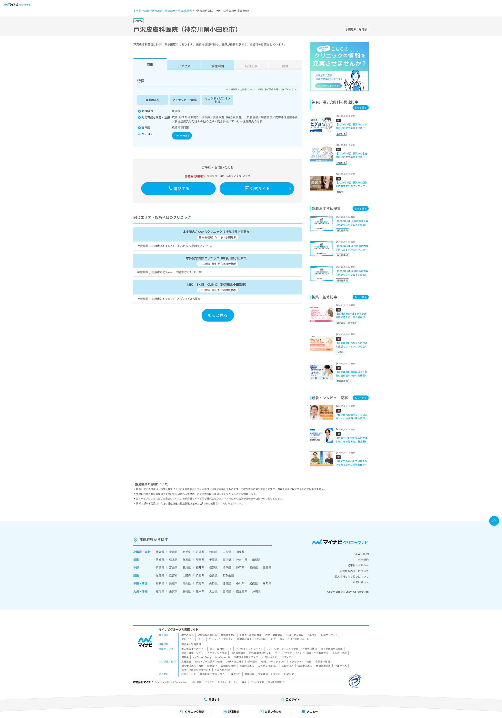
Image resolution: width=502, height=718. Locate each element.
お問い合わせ (361, 582)
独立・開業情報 (273, 635)
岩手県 (187, 552)
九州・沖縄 (140, 591)
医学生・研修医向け (250, 635)
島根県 (173, 583)
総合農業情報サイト (260, 653)
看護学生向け (228, 635)
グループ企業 (257, 682)
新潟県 (160, 567)
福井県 (200, 567)
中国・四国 (140, 583)
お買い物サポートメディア (276, 657)
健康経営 (249, 674)
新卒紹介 (252, 661)
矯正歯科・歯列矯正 (347, 322)
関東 (136, 559)
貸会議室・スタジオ (269, 674)
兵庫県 (200, 575)
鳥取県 (160, 583)
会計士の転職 (322, 661)
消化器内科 (342, 230)
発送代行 (236, 674)
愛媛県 (253, 583)
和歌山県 (228, 575)
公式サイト (260, 188)
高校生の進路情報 (191, 644)
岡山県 (187, 583)
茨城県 (160, 559)
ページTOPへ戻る (494, 521)
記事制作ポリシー (358, 565)
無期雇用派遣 (323, 665)
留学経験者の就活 (207, 635)
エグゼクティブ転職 (300, 661)
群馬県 (187, 559)
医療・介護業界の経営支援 (196, 669)
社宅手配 (289, 674)
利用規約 (363, 559)
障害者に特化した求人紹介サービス (256, 639)
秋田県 (213, 552)
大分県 (213, 591)
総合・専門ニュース (221, 649)
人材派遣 (186, 661)
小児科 (340, 352)
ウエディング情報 (217, 653)
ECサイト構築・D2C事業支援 (312, 653)
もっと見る (218, 315)
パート (201, 639)
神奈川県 (241, 559)
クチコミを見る (181, 135)
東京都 (227, 559)
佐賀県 (173, 591)
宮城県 (200, 552)
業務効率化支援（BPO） (213, 674)
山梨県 (256, 559)
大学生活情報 (309, 649)
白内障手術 (342, 255)
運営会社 (360, 554)
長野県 (213, 567)
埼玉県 (200, 559)
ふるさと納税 (339, 653)
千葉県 (213, 559)
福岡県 (160, 591)
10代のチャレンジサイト (249, 649)
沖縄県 (256, 591)
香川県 (240, 583)
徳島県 (227, 583)
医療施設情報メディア (246, 657)
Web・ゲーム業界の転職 (208, 661)
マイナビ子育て (283, 653)
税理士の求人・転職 (192, 665)
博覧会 (185, 657)
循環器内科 (342, 280)
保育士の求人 (304, 665)
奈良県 (213, 575)
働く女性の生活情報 (332, 649)
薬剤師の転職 (228, 665)
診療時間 (217, 66)
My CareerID (222, 657)
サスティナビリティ (228, 682)
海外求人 (312, 635)
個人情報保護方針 (277, 682)
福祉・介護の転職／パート (294, 639)
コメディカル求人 (267, 665)
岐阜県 (227, 567)
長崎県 (187, 591)
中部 (136, 567)
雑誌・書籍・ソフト (192, 653)
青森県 (173, 552)
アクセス (184, 66)
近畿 (136, 575)
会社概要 (196, 682)
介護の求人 (341, 665)
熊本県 (200, 591)
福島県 (240, 552)
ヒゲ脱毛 (341, 133)
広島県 (200, 583)
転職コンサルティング (273, 661)
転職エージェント (330, 635)
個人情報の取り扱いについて (352, 576)
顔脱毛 (340, 191)
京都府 (173, 575)
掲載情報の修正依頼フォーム (183, 503)
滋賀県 (160, 575)
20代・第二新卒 (235, 661)
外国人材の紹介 (223, 669)
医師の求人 (287, 665)
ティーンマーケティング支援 (282, 649)
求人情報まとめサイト (193, 649)
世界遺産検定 (238, 653)
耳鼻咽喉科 (342, 381)
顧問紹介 (212, 665)
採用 (244, 682)
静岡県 (240, 567)
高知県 (267, 583)
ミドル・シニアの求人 (221, 639)
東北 (147, 552)
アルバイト (187, 639)
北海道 (137, 552)
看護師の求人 (246, 665)
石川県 (187, 567)
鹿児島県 (241, 591)
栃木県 (173, 559)
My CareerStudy (202, 657)
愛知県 (253, 567)
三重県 (267, 567)
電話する (182, 188)
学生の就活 (187, 635)
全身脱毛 (341, 162)
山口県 (213, 583)
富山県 (173, 567)
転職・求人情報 (294, 635)
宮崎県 (227, 591)
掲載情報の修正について (354, 571)
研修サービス (188, 674)
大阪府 (187, 575)
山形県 (227, 552)
